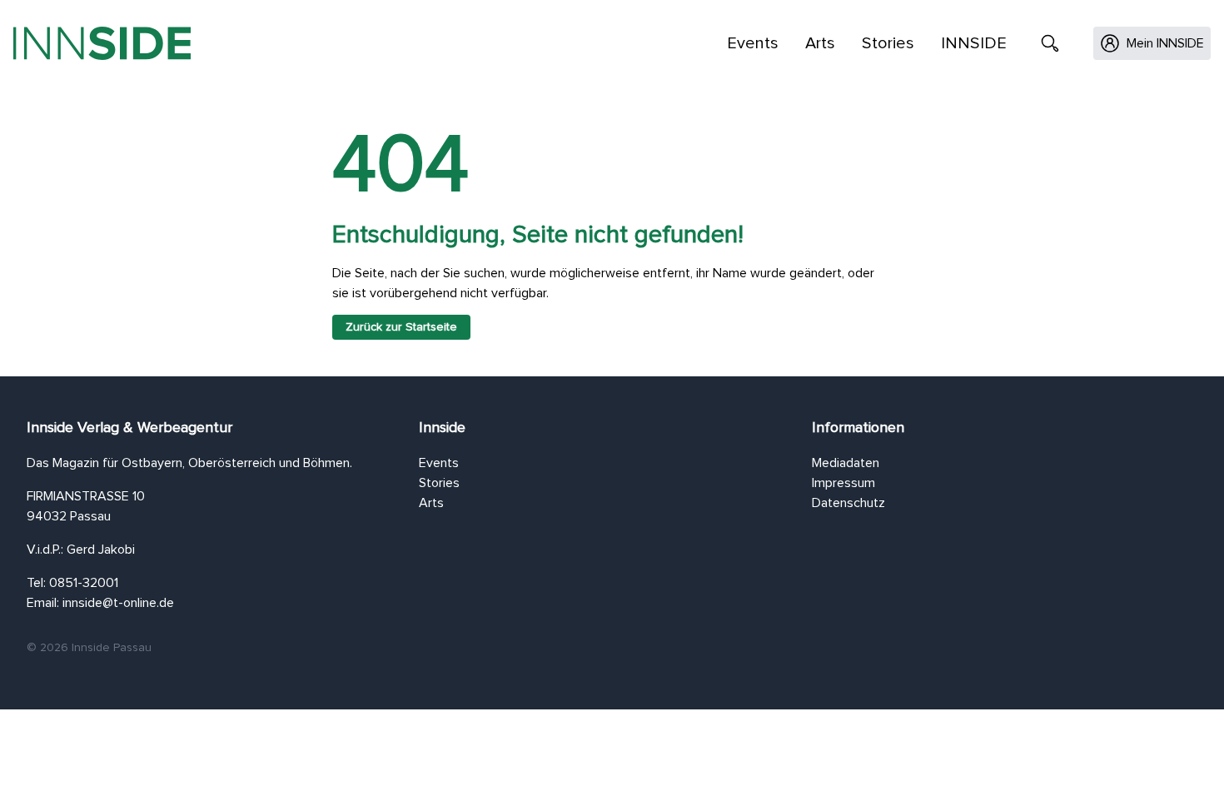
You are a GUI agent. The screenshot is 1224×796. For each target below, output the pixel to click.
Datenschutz (848, 503)
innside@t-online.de (118, 602)
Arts (820, 43)
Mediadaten (845, 463)
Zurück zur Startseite (401, 327)
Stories (888, 43)
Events (753, 43)
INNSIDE (974, 43)
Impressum (843, 483)
